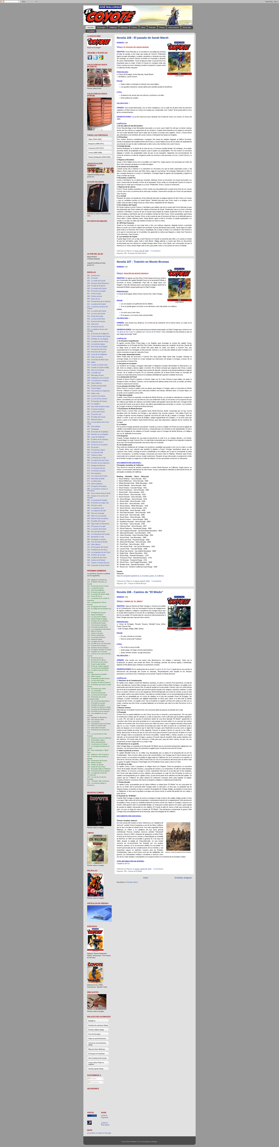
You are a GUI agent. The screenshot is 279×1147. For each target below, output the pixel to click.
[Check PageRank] (106, 1117)
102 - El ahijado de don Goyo (97, 550)
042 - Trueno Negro (94, 388)
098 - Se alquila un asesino (96, 539)
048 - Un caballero (93, 404)
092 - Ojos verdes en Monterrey (98, 524)
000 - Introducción (93, 275)
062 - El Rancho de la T (95, 442)
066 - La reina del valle (95, 452)
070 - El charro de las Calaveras (98, 463)
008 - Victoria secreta (94, 296)
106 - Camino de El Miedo (133, 871)
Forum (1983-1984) (95, 152)
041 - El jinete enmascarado (97, 386)
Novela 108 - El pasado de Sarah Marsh (142, 37)
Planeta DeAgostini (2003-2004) (99, 157)
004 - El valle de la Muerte (96, 286)
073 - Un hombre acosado (96, 471)
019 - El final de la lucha (95, 326)
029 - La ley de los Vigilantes (97, 354)
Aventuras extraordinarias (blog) (97, 1044)
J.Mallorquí (113, 27)
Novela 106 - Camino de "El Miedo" (140, 592)
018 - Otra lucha (92, 324)
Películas (152, 27)
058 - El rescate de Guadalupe (97, 432)
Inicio (145, 878)
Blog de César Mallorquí (96, 1049)
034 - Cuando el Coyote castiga (98, 367)
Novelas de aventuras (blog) (98, 1025)
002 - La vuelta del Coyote (96, 281)
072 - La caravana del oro (96, 468)
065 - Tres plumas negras (96, 450)
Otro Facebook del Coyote (97, 1058)
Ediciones (124, 27)
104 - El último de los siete (96, 555)
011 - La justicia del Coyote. (96, 304)
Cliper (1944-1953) (94, 139)
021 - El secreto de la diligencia (98, 333)
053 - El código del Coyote (96, 417)
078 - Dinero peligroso (95, 484)
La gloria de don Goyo (125, 332)
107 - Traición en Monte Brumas (135, 583)
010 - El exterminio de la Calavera (99, 301)
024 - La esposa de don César (97, 341)
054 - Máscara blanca (94, 419)
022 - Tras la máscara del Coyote (98, 336)
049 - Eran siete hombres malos (98, 406)
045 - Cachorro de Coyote (96, 396)
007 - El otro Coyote (94, 293)
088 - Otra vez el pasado (95, 513)
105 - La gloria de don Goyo (97, 557)
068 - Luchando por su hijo (96, 458)
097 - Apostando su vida (95, 537)
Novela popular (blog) (95, 1069)
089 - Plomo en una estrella (96, 516)
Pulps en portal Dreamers (97, 1038)
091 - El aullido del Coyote (96, 521)
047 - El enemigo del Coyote (97, 401)
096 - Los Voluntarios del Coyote (98, 534)
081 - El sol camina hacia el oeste (98, 493)
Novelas (91, 27)
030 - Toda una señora (95, 357)
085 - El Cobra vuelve (94, 505)
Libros (143, 27)
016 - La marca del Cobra (96, 319)
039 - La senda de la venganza (98, 380)
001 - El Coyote (92, 278)
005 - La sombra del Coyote (96, 288)
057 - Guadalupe (93, 429)
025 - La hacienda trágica (96, 344)
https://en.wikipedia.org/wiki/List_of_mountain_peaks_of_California (140, 576)
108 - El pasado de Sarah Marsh (135, 253)
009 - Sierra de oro (93, 299)
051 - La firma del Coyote (96, 412)
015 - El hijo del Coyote (95, 316)
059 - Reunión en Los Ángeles (97, 434)
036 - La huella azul (94, 372)
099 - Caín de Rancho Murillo (97, 542)
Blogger (154, 1141)
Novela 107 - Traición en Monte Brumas (143, 261)
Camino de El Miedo (153, 332)
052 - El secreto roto (94, 414)
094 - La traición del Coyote (96, 529)
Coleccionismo (173, 27)
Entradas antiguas (183, 878)
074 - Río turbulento (94, 473)
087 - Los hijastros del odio (96, 510)
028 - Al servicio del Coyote (96, 352)
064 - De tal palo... (93, 447)
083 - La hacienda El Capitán (97, 500)
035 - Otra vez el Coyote (95, 370)
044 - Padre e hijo (93, 393)
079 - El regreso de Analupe (96, 486)
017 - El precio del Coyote (96, 321)
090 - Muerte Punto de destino (97, 518)
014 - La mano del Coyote (96, 313)
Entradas (93, 1078)
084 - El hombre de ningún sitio (98, 503)
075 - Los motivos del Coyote (97, 476)
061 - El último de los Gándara (97, 439)
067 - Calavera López (94, 455)
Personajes (101, 27)
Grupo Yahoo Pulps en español (96, 1063)
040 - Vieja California (94, 383)
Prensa (161, 27)
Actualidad (91, 31)
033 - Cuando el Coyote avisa (97, 365)
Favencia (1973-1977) (96, 148)
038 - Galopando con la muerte (98, 378)
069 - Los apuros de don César (98, 460)
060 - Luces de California (96, 437)
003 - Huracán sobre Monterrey (98, 283)
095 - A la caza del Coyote (96, 531)
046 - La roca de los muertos (97, 398)
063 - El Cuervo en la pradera (97, 444)
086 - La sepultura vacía (95, 508)
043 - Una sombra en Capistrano (98, 391)
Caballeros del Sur (123, 863)
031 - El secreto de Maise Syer (97, 359)
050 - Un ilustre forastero (95, 409)
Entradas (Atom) (132, 882)
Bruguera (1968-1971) (96, 144)
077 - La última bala (94, 481)
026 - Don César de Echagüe (97, 346)
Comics (134, 27)
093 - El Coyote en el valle (96, 526)
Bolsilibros (91, 1021)
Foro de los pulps (94, 1034)
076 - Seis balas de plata (95, 478)
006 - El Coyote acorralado (96, 291)
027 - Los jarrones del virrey (97, 349)
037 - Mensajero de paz (95, 375)
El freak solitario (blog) (96, 1030)
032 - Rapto (91, 362)
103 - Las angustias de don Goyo (98, 552)
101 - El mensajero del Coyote (97, 547)
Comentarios (94, 1082)
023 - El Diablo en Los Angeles (97, 339)
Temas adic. (187, 27)
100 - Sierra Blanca (93, 544)
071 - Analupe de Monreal (96, 465)
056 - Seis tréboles (93, 426)
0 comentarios (155, 251)
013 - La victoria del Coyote (96, 311)
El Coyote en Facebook (96, 1053)
